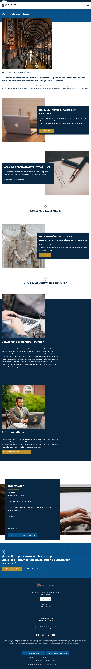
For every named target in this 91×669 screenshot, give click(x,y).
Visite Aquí (45, 255)
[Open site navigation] (88, 6)
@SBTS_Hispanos (82, 88)
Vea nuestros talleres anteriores (16, 452)
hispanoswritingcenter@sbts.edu (14, 179)
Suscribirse (54, 629)
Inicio (4, 72)
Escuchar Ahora (45, 620)
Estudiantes (12, 72)
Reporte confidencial (57, 653)
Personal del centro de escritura (22, 535)
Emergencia (34, 653)
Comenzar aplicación (11, 568)
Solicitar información (33, 568)
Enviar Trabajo (47, 130)
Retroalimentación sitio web (53, 664)
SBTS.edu (4, 1)
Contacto (45, 599)
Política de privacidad (35, 664)
